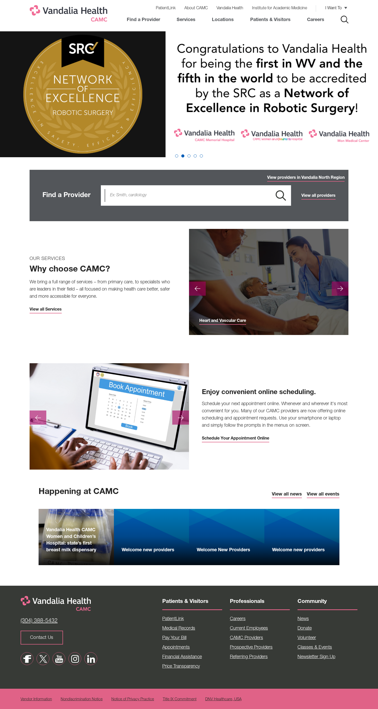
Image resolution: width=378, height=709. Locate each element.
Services (186, 20)
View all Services (46, 310)
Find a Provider (143, 20)
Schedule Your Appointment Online (235, 439)
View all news (287, 494)
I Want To (333, 8)
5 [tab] (201, 155)
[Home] (69, 14)
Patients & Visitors (270, 20)
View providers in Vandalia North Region (306, 178)
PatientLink (166, 8)
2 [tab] (182, 155)
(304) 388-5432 (39, 621)
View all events (323, 494)
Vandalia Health (230, 8)
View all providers (318, 196)
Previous (197, 289)
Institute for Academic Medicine (279, 8)
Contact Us (41, 638)
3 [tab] (189, 155)
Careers (315, 20)
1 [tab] (176, 155)
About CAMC (196, 8)
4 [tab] (195, 155)
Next (340, 289)
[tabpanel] (189, 95)
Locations (223, 20)
